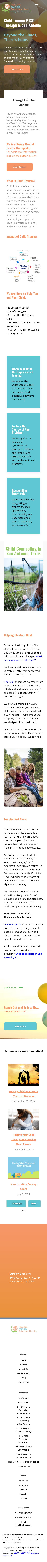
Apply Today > (19, 167)
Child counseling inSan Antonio (23, 1448)
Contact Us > (17, 69)
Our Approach (23, 1373)
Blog (24, 1378)
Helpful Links (23, 1398)
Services (23, 1364)
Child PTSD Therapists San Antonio (23, 1439)
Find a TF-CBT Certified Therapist (23, 1462)
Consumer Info (23, 1466)
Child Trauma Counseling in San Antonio (23, 1410)
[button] (20, 590)
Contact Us (23, 1382)
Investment (23, 1402)
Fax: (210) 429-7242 (23, 1517)
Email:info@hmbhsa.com (23, 1523)
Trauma (8, 681)
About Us (23, 1369)
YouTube (23, 1494)
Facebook (23, 1481)
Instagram (23, 1485)
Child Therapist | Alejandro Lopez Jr (23, 1430)
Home (23, 1360)
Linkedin (23, 1489)
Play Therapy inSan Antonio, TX (23, 1456)
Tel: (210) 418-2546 (23, 1513)
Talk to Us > (20, 1026)
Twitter (23, 1498)
